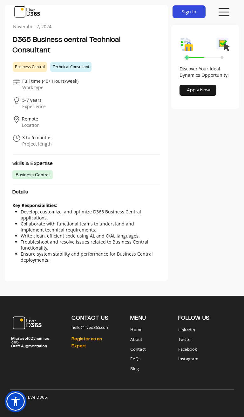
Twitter (185, 339)
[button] (15, 401)
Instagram (188, 359)
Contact (138, 349)
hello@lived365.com (90, 327)
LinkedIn (186, 330)
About (136, 339)
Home (136, 329)
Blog (134, 368)
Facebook (187, 349)
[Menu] (224, 12)
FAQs (135, 359)
